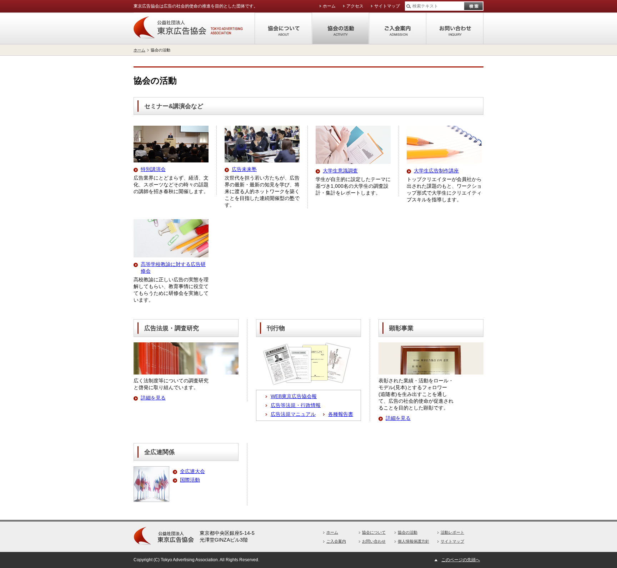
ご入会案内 (397, 28)
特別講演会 (153, 169)
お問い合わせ (454, 28)
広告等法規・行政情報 (296, 405)
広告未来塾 (244, 169)
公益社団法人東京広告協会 (194, 28)
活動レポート (452, 532)
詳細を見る (153, 398)
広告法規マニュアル (293, 414)
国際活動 (190, 480)
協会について (283, 28)
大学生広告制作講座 (436, 171)
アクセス (354, 6)
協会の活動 (340, 28)
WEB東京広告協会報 (294, 396)
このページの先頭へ (460, 559)
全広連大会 (192, 471)
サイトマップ (387, 6)
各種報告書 (340, 414)
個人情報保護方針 (413, 541)
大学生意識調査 (340, 171)
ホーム (329, 6)
